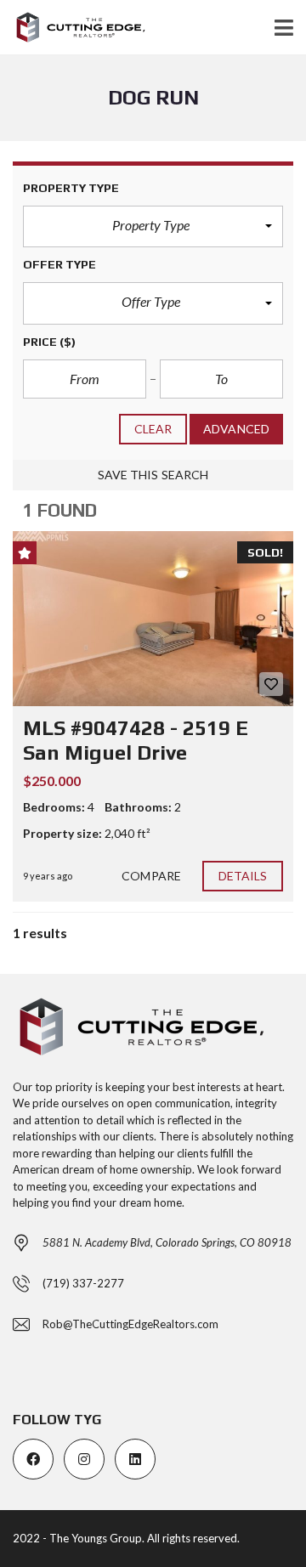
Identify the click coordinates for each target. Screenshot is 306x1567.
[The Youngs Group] (73, 27)
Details (243, 875)
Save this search (153, 474)
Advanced (236, 428)
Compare (151, 875)
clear (153, 428)
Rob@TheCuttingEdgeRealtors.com (130, 1324)
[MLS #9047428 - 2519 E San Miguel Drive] (153, 618)
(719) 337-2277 (83, 1283)
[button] (153, 227)
